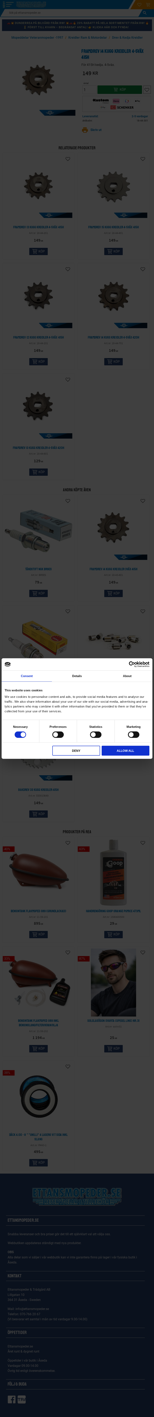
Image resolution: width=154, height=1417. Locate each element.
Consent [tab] (27, 676)
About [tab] (127, 676)
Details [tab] (77, 676)
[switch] (58, 734)
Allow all (125, 750)
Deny (76, 750)
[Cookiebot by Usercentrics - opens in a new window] (131, 664)
